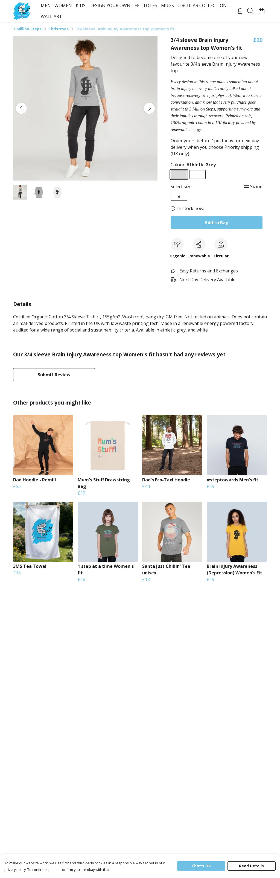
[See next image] (149, 108)
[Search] (250, 10)
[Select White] (197, 174)
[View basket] (261, 10)
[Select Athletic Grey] (179, 174)
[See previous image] (21, 108)
